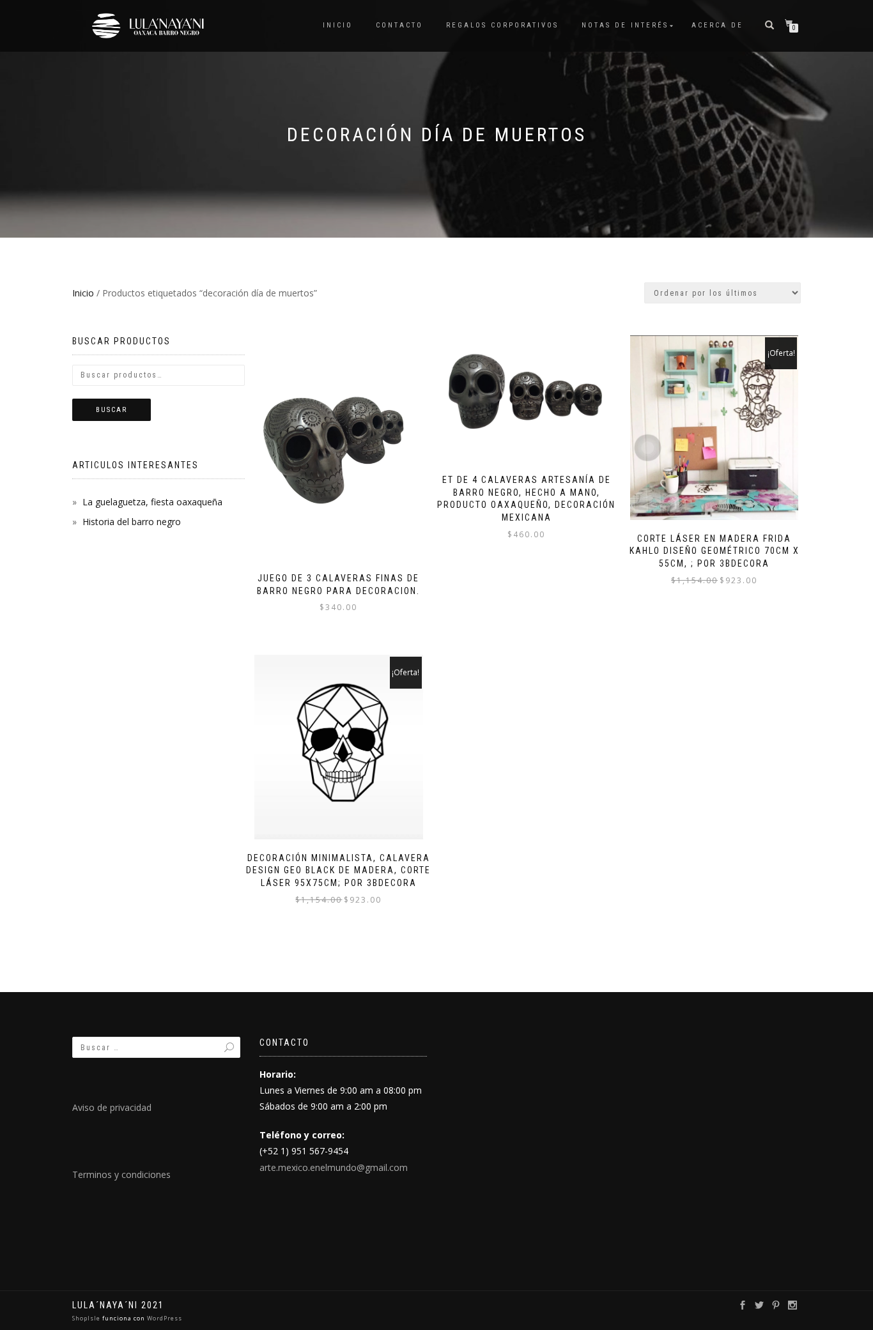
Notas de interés (625, 25)
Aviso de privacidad (111, 1107)
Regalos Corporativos (502, 25)
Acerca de (717, 25)
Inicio (338, 25)
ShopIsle (87, 1318)
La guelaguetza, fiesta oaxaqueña (152, 502)
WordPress (163, 1318)
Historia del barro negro (131, 522)
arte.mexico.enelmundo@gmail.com (333, 1167)
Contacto (399, 25)
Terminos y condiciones (121, 1174)
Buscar (111, 410)
